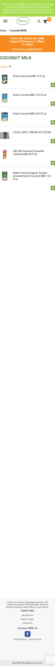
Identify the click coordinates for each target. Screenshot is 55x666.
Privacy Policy (20, 639)
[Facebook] (28, 634)
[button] (53, 85)
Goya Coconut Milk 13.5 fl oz (29, 94)
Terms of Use (35, 639)
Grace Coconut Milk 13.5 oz (29, 76)
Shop (3, 30)
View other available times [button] (27, 49)
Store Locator (27, 619)
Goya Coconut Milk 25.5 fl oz (29, 113)
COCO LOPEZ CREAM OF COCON (32, 132)
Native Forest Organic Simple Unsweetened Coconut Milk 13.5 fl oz (32, 176)
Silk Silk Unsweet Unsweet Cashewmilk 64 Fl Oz (28, 152)
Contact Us (27, 623)
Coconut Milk (18, 30)
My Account (27, 615)
